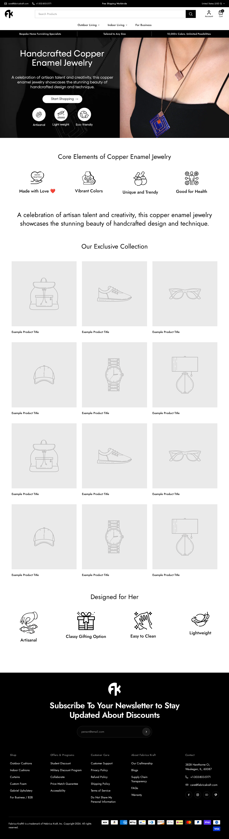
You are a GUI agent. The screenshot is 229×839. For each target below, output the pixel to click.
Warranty (136, 795)
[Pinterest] (215, 794)
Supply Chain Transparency (139, 779)
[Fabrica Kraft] (10, 14)
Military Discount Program (66, 770)
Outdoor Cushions (21, 763)
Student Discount (60, 763)
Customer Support (102, 763)
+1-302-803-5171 (200, 777)
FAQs (134, 788)
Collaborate (57, 777)
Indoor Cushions (20, 770)
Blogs (134, 770)
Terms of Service (100, 790)
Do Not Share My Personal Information (103, 799)
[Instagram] (197, 794)
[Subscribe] (146, 732)
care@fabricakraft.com (203, 785)
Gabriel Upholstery (21, 790)
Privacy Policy (99, 770)
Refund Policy (99, 777)
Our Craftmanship (142, 763)
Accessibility (57, 790)
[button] (221, 14)
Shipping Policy (100, 784)
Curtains (15, 777)
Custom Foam (18, 784)
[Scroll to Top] (222, 819)
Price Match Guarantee (64, 784)
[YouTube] (206, 794)
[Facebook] (188, 794)
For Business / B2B (21, 797)
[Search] (191, 14)
